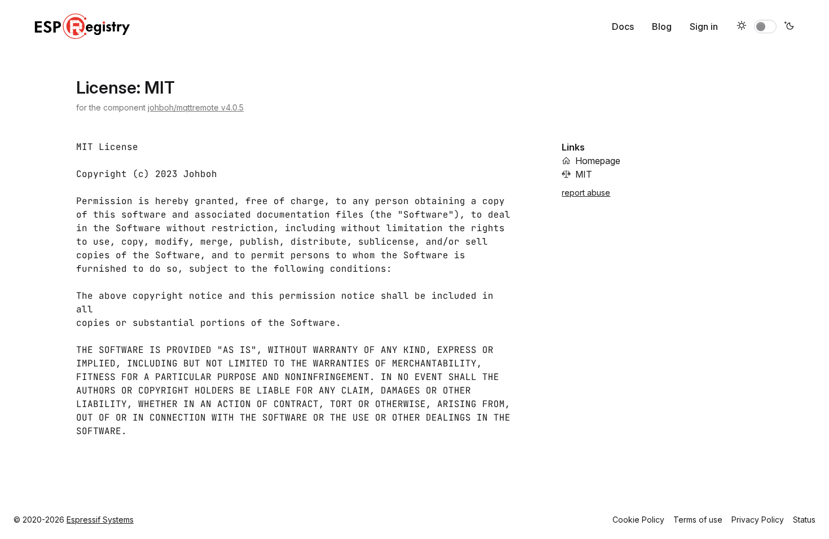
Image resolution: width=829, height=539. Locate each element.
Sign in (704, 26)
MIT (583, 174)
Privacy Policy (757, 519)
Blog (662, 26)
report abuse (586, 192)
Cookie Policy (638, 519)
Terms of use (697, 519)
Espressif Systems (100, 519)
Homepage (597, 160)
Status (804, 519)
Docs (623, 26)
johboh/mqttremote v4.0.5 (196, 107)
